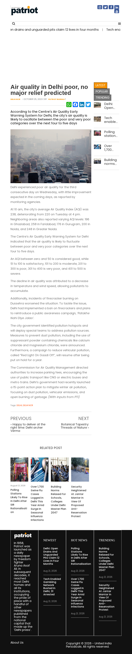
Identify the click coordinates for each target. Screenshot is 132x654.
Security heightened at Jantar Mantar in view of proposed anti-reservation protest (79, 501)
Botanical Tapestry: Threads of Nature (75, 426)
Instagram (97, 8)
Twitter (103, 8)
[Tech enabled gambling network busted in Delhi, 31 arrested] (97, 119)
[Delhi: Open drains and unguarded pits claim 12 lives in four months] (97, 105)
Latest (100, 85)
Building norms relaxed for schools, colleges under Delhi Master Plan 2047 (58, 499)
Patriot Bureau (56, 99)
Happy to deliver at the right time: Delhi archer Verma (27, 427)
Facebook (109, 8)
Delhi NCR (15, 99)
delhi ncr (28, 405)
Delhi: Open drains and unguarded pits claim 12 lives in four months (111, 106)
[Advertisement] (64, 56)
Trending (102, 98)
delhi (19, 405)
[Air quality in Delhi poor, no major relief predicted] (50, 156)
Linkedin (114, 8)
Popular (102, 91)
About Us (17, 642)
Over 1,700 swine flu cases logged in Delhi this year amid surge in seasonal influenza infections (37, 503)
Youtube (114, 12)
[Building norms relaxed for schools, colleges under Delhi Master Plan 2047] (60, 471)
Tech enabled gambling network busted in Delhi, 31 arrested (111, 120)
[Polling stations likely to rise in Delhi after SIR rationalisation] (19, 471)
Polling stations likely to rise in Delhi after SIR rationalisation (18, 501)
